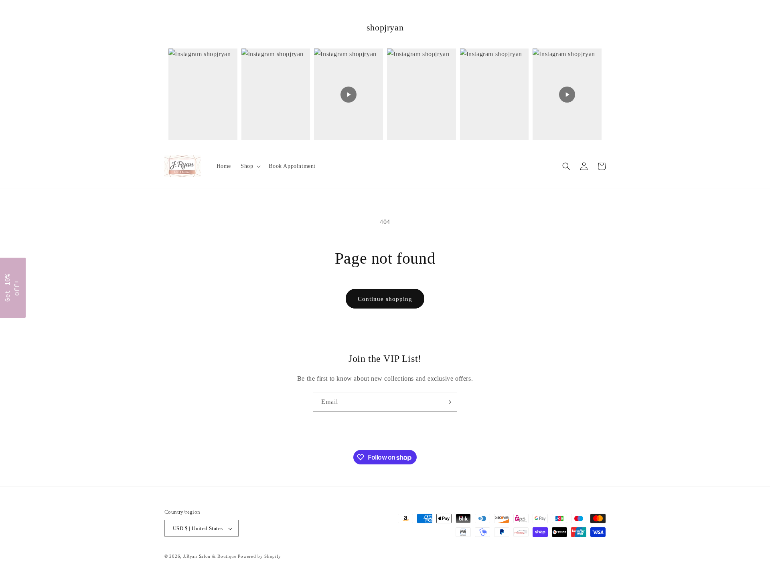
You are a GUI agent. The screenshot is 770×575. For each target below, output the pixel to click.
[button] (250, 166)
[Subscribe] (448, 402)
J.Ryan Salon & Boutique (210, 556)
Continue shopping (385, 299)
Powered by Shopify (259, 556)
